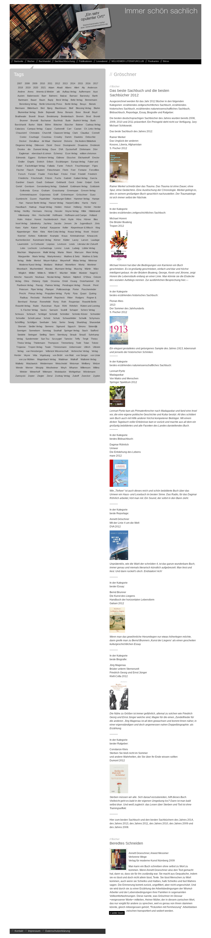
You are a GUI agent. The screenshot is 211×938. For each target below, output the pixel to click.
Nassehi (28, 277)
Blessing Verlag (83, 108)
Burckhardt (20, 124)
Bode (40, 112)
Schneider (95, 314)
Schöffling (20, 322)
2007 (19, 83)
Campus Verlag (34, 128)
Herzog (48, 211)
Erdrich (40, 161)
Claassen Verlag (62, 133)
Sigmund (60, 326)
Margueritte (24, 256)
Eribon (50, 161)
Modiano (48, 264)
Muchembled (36, 268)
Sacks (43, 310)
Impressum (34, 931)
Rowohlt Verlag (22, 306)
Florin (65, 170)
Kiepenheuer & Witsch (82, 227)
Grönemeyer (67, 194)
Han (21, 203)
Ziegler (40, 376)
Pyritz (67, 293)
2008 (27, 83)
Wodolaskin (60, 371)
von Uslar (95, 355)
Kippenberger (23, 231)
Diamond (57, 141)
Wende (19, 367)
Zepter (31, 376)
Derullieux (34, 141)
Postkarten (153, 61)
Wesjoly (39, 367)
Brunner (24, 120)
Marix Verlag (38, 256)
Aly (83, 87)
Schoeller (20, 318)
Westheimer (52, 367)
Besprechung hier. (175, 280)
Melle (28, 260)
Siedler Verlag (35, 326)
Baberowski (33, 96)
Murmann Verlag (63, 268)
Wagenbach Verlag (46, 359)
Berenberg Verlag (28, 104)
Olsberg (36, 281)
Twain (48, 347)
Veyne (27, 355)
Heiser (67, 207)
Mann (69, 252)
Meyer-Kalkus (50, 260)
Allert (76, 87)
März (96, 268)
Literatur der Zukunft (87, 244)
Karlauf (43, 227)
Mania (61, 252)
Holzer (28, 219)
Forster (32, 174)
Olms (26, 281)
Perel (95, 285)
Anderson (92, 87)
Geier (79, 182)
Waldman (63, 359)
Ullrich (87, 347)
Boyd (94, 112)
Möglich (22, 273)
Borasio (69, 112)
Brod (88, 116)
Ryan (57, 306)
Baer (44, 96)
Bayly (50, 100)
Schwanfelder (69, 318)
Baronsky (85, 96)
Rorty (56, 301)
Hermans (37, 211)
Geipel (88, 182)
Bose (78, 112)
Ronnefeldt (45, 301)
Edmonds (21, 157)
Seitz (54, 322)
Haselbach (21, 207)
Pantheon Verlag (25, 285)
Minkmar (92, 260)
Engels (30, 161)
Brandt (32, 116)
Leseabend (101, 61)
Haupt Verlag (45, 207)
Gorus (35, 190)
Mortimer (91, 264)
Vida (35, 355)
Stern (52, 334)
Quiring (92, 293)
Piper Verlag (37, 289)
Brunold (34, 120)
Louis (67, 248)
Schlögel (42, 314)
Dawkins (78, 137)
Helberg (77, 207)
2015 (80, 83)
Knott (86, 231)
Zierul (49, 376)
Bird (43, 108)
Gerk (96, 182)
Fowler (41, 174)
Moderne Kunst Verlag (30, 264)
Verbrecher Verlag (80, 351)
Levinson (61, 244)
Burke (32, 124)
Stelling (43, 334)
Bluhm (97, 108)
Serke (62, 322)
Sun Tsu (45, 339)
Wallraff (74, 359)
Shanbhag (82, 322)
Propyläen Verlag (53, 293)
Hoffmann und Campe (76, 215)
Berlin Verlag (71, 104)
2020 (35, 87)
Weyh (64, 367)
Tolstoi (95, 343)
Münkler (83, 273)
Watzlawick (32, 363)
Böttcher (58, 124)
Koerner (22, 236)
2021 (43, 87)
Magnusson (34, 252)
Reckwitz (35, 297)
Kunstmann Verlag (42, 240)
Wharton (73, 367)
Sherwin (22, 326)
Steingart (32, 334)
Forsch (22, 174)
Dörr (95, 149)
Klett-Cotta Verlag (56, 231)
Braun (41, 116)
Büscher (69, 124)
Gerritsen (29, 186)
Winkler (23, 371)
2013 (65, 83)
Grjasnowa (45, 194)
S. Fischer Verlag (29, 310)
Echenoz (58, 153)
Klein (35, 231)
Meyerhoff (65, 260)
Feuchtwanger (82, 166)
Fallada (51, 166)
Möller (32, 273)
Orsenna (55, 281)
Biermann (20, 108)
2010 (42, 83)
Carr (69, 128)
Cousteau (46, 137)
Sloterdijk (92, 326)
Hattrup (32, 207)
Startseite (18, 61)
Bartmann (23, 100)
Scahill (64, 310)
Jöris (97, 223)
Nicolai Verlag (53, 277)
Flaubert (40, 170)
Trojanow (21, 347)
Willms (96, 367)
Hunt (63, 219)
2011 (50, 83)
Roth (63, 301)
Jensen (68, 223)
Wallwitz (19, 363)
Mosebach (22, 268)
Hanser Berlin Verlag (36, 203)
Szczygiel (57, 339)
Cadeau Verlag (93, 124)
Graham (45, 190)
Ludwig (75, 248)
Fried (72, 174)
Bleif (71, 108)
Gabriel (67, 178)
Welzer (96, 363)
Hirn (34, 215)
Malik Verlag (49, 252)
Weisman (74, 363)
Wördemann (89, 371)
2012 (57, 83)
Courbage (34, 137)
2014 (72, 83)
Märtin (88, 268)
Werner (29, 367)
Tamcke (68, 339)
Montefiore (70, 264)
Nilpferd (77, 277)
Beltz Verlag (76, 100)
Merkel (37, 260)
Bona (60, 112)
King (98, 227)
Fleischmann (53, 170)
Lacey (75, 240)
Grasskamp (58, 190)
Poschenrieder (89, 289)
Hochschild (44, 215)
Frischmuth (36, 178)
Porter (76, 289)
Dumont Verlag (40, 149)
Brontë (97, 116)
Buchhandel (44, 61)
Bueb (93, 120)
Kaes (18, 227)
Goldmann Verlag (78, 186)
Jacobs (57, 223)
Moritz (82, 264)
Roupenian (74, 301)
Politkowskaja (63, 289)
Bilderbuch (32, 108)
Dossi (57, 145)
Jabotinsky (35, 223)
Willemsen (85, 367)
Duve (53, 149)
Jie (75, 223)
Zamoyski (20, 376)
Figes (95, 166)
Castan (77, 128)
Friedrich (92, 174)
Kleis (42, 231)
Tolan (86, 343)
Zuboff (76, 376)
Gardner (20, 182)
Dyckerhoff (71, 149)
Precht (22, 293)
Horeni (37, 219)
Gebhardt (61, 182)
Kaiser (34, 227)
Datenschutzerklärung (57, 931)
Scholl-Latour (34, 318)
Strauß (82, 334)
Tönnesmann (60, 347)
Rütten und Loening (90, 306)
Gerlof (19, 186)
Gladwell (63, 186)
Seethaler (44, 322)
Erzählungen (62, 161)
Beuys (83, 104)
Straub (73, 334)
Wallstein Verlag (88, 359)
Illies (96, 219)
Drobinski (95, 145)
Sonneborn (34, 330)
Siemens (49, 326)
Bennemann (91, 100)
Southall (57, 330)
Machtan (21, 252)
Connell (95, 133)
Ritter (70, 297)
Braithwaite (20, 116)
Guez (93, 194)
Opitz (45, 281)
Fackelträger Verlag (35, 166)
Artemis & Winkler (45, 91)
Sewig (71, 322)
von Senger (82, 355)
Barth (95, 96)
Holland (93, 215)
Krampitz (54, 236)
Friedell (81, 174)
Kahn (25, 227)
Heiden (58, 207)
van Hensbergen (34, 351)
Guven (33, 198)
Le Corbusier (37, 244)
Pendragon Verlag (71, 285)
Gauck (30, 182)
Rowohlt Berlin (89, 301)
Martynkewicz (54, 256)
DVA (61, 149)
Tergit (85, 339)
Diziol (49, 145)
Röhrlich (73, 306)
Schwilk (83, 318)
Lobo (22, 248)
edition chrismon (88, 153)
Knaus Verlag (74, 231)
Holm (19, 219)
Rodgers (79, 297)
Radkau (24, 297)
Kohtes (31, 236)
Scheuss (19, 314)
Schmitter (64, 314)
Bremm (79, 116)
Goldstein (95, 186)
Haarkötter (44, 198)
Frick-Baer (53, 174)
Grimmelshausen (28, 194)
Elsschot (71, 157)
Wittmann (47, 371)
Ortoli (65, 281)
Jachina (47, 223)
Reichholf (47, 297)
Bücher (31, 61)
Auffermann (84, 91)
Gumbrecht (21, 198)
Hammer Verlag (81, 198)
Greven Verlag (88, 190)
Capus (48, 128)
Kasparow (55, 227)
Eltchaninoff (84, 157)
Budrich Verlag (80, 120)
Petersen (23, 289)
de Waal (46, 141)
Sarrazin (53, 310)
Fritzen (48, 178)
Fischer (20, 170)
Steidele (21, 334)
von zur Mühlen (26, 359)
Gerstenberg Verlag (46, 186)
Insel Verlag (21, 223)
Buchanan (46, 120)
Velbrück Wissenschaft (57, 351)
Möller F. (53, 273)
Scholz (47, 318)
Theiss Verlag (24, 343)
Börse (166, 61)
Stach (85, 330)
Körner (57, 240)
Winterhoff (35, 371)
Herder (87, 207)
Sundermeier (32, 339)
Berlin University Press (50, 104)
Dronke (21, 149)
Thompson (53, 343)
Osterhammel (86, 281)
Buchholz (58, 120)
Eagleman (24, 153)
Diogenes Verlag (24, 145)
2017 (95, 83)
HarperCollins (72, 203)
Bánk (39, 124)
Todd (78, 343)
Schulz (56, 318)
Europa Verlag (78, 161)
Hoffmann (57, 215)
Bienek (92, 104)
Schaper (74, 310)
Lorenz (58, 248)
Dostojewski (69, 145)
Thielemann (39, 343)
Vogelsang (45, 355)
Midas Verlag (79, 260)
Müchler (64, 273)
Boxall (86, 112)
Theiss (94, 339)
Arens (31, 91)
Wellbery (86, 363)
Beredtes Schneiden (126, 843)
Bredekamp (52, 116)
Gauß (39, 182)
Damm (68, 137)
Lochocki (32, 248)
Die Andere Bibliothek (85, 141)
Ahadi (59, 87)
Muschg (78, 268)
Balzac (63, 96)
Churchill (46, 133)
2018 (20, 87)
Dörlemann (85, 149)
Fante (60, 166)
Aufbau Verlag (69, 91)
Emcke (95, 157)
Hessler (58, 211)
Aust (95, 91)
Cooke (23, 137)
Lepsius (51, 244)
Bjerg (49, 108)
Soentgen (21, 330)
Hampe (95, 198)
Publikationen (85, 61)
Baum (42, 100)
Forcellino (94, 170)
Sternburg (62, 334)
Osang (73, 281)
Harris (85, 203)
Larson (84, 240)
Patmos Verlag (52, 285)
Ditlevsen (39, 145)
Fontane (82, 170)
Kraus (65, 236)
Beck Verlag (62, 100)
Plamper (50, 289)
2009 (34, 83)
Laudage (95, 240)
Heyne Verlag (72, 211)
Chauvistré (21, 133)
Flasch (30, 170)
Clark (75, 133)
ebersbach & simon (41, 153)
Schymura (94, 318)
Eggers (31, 157)
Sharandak (94, 322)
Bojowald (50, 112)
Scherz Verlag (88, 310)
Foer (73, 170)
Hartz (93, 203)
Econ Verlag (71, 153)
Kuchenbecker (23, 240)
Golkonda (25, 190)
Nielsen (66, 277)
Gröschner (81, 194)
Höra (78, 219)
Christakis (34, 133)
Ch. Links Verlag (92, 128)
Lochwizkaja (46, 248)
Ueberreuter (75, 347)
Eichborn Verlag (46, 157)
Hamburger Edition (62, 198)
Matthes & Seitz (72, 256)
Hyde (71, 219)
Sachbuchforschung (65, 61)
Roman (33, 301)
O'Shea (87, 277)
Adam (51, 87)
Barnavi (73, 96)
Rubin (36, 306)
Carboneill (59, 128)
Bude (68, 120)
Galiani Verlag (80, 178)
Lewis (72, 244)
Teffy (77, 339)
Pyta (75, 293)
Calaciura (20, 128)
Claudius (85, 133)
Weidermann (46, 363)
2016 (88, 83)
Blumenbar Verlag (26, 112)
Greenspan (72, 190)
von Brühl (57, 355)
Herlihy (26, 211)
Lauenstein (23, 244)
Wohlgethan (75, 371)
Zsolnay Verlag (62, 376)
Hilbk (83, 211)
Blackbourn (60, 108)
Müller (73, 273)
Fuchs (58, 178)
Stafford (94, 330)
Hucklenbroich (51, 219)
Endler (21, 161)
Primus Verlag (35, 293)
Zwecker (86, 376)
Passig (39, 285)
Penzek (86, 285)
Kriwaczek (92, 236)
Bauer (34, 100)
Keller (65, 227)
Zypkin (96, 376)
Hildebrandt (94, 211)
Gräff (55, 194)
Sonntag (47, 330)
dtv (29, 149)
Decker (23, 141)
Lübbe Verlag (88, 248)
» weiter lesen (117, 913)
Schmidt (53, 314)
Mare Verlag (92, 252)
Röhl (64, 306)
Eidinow (60, 157)
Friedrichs (23, 178)
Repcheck (59, 297)
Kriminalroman (77, 236)
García (93, 178)
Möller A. (42, 273)
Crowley (58, 137)
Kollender (42, 236)
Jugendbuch (86, 223)
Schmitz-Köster (80, 314)
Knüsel (94, 231)
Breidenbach (67, 116)
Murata (48, 268)
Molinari (59, 264)
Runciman (46, 306)
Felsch (69, 166)
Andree (21, 91)
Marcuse (79, 252)
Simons (82, 326)
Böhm (48, 124)
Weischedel (61, 363)
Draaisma (83, 145)
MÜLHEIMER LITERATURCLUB (127, 61)
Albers (68, 87)
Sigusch (72, 326)
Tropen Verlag (35, 347)
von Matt (69, 355)
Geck (71, 182)
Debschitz (91, 137)
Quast (83, 293)
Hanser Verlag (56, 203)
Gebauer (49, 182)
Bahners (53, 96)
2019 (28, 87)
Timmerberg (67, 343)
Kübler (66, 240)
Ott (97, 281)
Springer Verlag (71, 330)
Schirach (31, 314)
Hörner (87, 219)
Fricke (64, 174)
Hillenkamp (23, 215)
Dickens (68, 141)
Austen (21, 96)
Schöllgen (32, 322)
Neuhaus (39, 277)
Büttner (79, 124)
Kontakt (19, 931)
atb (58, 91)
